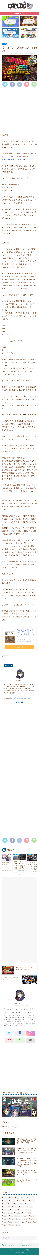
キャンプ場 (29, 1207)
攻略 (5, 1222)
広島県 (18, 1219)
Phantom (13, 1201)
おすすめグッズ (19, 1204)
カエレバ (28, 639)
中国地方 (18, 1213)
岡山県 (5, 1219)
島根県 (12, 1219)
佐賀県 (5, 1216)
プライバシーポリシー (15, 1250)
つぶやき (28, 1204)
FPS (24, 1197)
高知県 (12, 1225)
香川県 (5, 1225)
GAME (4, 43)
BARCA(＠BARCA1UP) (12, 159)
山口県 (32, 1216)
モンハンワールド (8, 1213)
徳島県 (25, 1219)
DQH (11, 1197)
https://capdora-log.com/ (20, 698)
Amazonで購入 (19, 647)
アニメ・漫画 (7, 1207)
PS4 (25, 1201)
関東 (35, 1222)
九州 (30, 1213)
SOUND (32, 1201)
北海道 (17, 1216)
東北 (10, 1222)
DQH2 (17, 1197)
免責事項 (27, 1250)
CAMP (5, 1197)
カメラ (22, 1207)
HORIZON (31, 1197)
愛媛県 (32, 1219)
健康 (12, 1216)
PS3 (20, 1201)
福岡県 (16, 1222)
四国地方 (25, 1216)
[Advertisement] (19, 110)
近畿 (23, 1222)
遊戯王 (29, 1222)
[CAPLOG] (19, 10)
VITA (10, 1204)
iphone (5, 1201)
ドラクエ (6, 1210)
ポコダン (6, 656)
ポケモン (21, 1210)
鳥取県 (18, 1225)
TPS (5, 1204)
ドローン (14, 1210)
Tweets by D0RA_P (9, 1127)
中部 (25, 1213)
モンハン (29, 1210)
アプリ (15, 1207)
